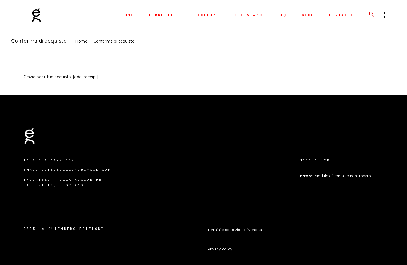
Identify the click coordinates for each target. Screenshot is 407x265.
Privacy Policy (220, 249)
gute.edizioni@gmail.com (76, 169)
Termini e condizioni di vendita (235, 229)
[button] (371, 15)
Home (81, 41)
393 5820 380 (57, 159)
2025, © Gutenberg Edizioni (64, 229)
